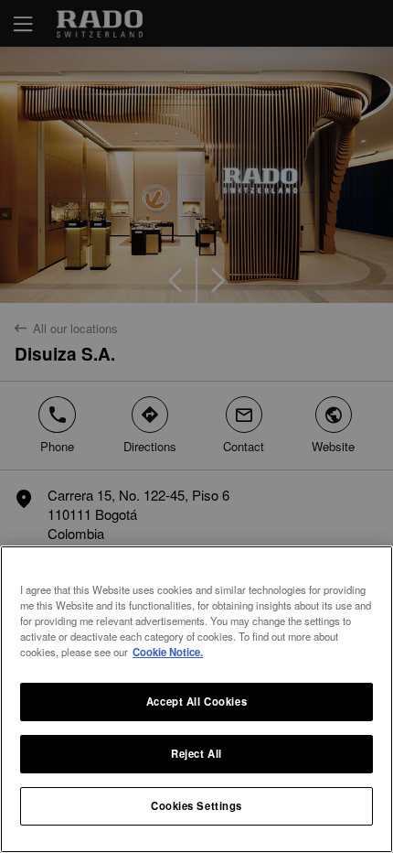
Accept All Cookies (196, 701)
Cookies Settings (196, 805)
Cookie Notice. (168, 651)
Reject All (196, 753)
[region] (196, 699)
